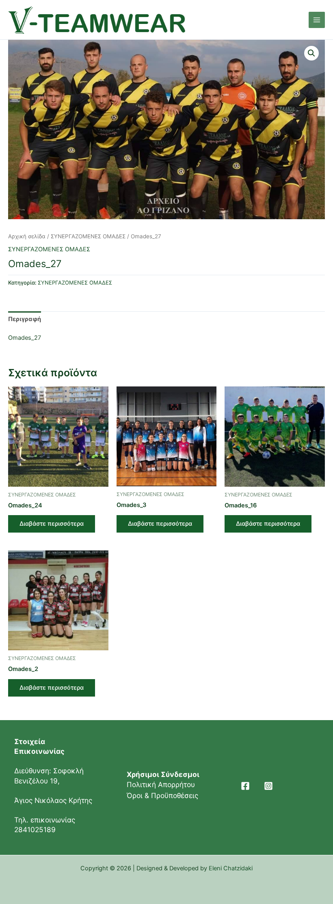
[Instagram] (268, 785)
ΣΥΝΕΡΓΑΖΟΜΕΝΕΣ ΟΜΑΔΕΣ (88, 236)
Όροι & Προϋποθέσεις (162, 795)
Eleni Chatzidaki (231, 868)
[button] (311, 53)
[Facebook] (245, 785)
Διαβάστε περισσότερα (51, 523)
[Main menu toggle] (317, 20)
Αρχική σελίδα (26, 236)
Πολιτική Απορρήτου (161, 784)
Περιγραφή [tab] (24, 319)
